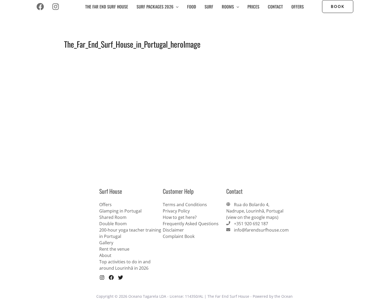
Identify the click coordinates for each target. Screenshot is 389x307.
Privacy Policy (176, 211)
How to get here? (180, 217)
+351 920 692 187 (251, 224)
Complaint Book (179, 236)
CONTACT (275, 6)
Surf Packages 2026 (155, 6)
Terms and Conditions (185, 204)
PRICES (253, 6)
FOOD (191, 6)
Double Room (113, 224)
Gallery (106, 243)
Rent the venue (114, 249)
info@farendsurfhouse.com (261, 230)
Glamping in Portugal (120, 211)
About (105, 255)
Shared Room (112, 217)
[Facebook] (40, 6)
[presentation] (176, 6)
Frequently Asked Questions (191, 224)
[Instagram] (55, 6)
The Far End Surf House (106, 6)
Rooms (228, 6)
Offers (297, 6)
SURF (209, 6)
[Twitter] (120, 277)
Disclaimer (173, 230)
